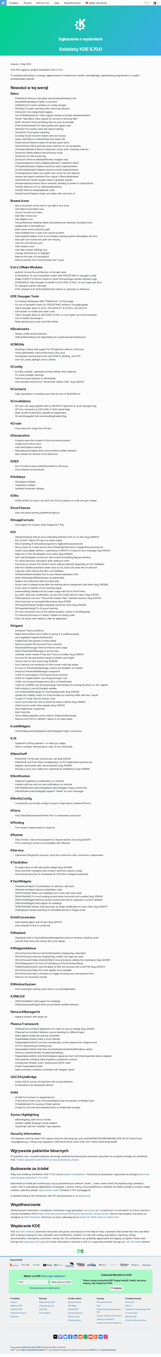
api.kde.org (84, 1196)
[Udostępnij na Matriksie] (55, 1335)
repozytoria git (90, 1210)
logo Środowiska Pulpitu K (34, 1350)
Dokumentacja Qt (46, 1306)
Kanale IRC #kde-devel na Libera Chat (99, 1217)
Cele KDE (43, 1309)
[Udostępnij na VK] (101, 1335)
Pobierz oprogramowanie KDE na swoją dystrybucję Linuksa (47, 1159)
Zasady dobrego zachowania (109, 1316)
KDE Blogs (72, 1306)
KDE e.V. (128, 1306)
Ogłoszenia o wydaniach (80, 38)
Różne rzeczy (74, 1316)
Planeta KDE (73, 1309)
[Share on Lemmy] (86, 1335)
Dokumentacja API (47, 1302)
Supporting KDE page (34, 1241)
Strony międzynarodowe (135, 1320)
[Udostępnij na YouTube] (91, 1335)
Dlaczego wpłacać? (53, 1276)
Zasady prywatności (105, 1319)
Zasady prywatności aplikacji (109, 1323)
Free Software (27, 1231)
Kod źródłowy (45, 1313)
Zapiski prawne (108, 1350)
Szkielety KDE (16, 1309)
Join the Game (133, 1241)
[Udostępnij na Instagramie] (106, 1335)
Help (98, 1306)
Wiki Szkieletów (32, 1217)
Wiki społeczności (104, 1302)
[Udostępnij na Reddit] (80, 1335)
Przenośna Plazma (18, 1313)
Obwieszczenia (74, 1302)
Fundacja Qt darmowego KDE (137, 1309)
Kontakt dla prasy (75, 1313)
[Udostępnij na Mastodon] (60, 1335)
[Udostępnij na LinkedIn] (75, 1335)
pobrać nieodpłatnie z (75, 1174)
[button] (146, 3)
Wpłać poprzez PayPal (61, 1282)
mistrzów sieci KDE (31, 1347)
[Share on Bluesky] (65, 1335)
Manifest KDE (130, 1316)
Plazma (14, 1302)
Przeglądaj (116, 1288)
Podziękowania (74, 1320)
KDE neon (15, 1316)
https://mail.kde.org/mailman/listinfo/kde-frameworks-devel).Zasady (73, 1213)
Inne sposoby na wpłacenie (45, 1288)
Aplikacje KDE (16, 1306)
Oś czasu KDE (131, 1313)
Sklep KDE (129, 1302)
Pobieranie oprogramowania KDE (109, 1310)
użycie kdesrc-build (48, 1190)
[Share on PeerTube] (96, 1335)
